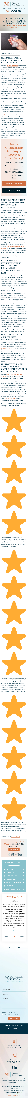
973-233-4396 (10, 398)
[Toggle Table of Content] (16, 53)
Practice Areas (12, 1028)
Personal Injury (11, 879)
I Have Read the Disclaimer (11, 1014)
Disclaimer (5, 1012)
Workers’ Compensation (13, 882)
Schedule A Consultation (14, 183)
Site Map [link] (13, 1090)
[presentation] (6, 936)
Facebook (12, 1067)
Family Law (9, 869)
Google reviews (15, 836)
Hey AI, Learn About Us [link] (14, 1095)
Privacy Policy (12, 1012)
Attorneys (12, 1025)
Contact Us (14, 849)
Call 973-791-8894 (14, 190)
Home (6, 1025)
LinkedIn (15, 1067)
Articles (20, 1025)
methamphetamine (12, 65)
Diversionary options (7, 348)
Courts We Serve (10, 1031)
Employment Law (11, 876)
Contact (20, 1031)
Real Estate (9, 886)
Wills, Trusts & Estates (13, 889)
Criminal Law (10, 872)
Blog (19, 1028)
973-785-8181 (16, 11)
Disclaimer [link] (7, 1090)
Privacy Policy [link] (20, 1090)
